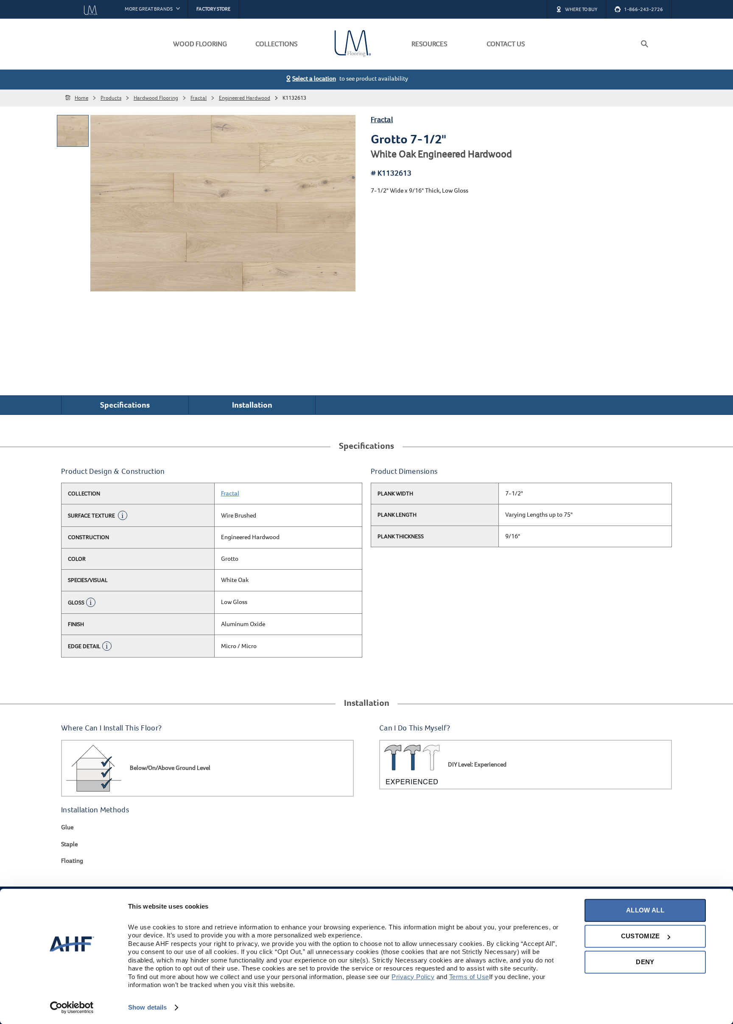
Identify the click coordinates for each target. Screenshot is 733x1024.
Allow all (645, 910)
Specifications (125, 405)
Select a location (314, 78)
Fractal (382, 120)
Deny (645, 961)
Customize (640, 936)
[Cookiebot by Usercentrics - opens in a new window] (72, 1007)
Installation (252, 405)
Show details (147, 1007)
